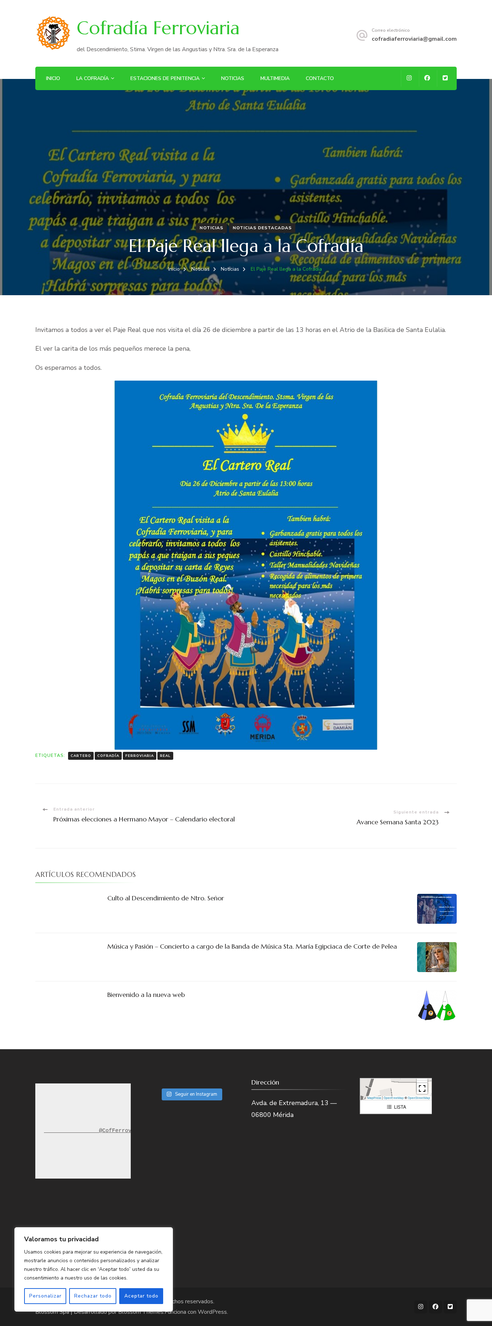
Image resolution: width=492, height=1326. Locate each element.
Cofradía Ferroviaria (158, 28)
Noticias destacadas (262, 228)
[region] (93, 1269)
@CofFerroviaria (115, 1131)
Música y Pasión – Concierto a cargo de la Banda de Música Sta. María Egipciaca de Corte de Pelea (252, 946)
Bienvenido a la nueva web (146, 994)
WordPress (212, 1312)
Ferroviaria (139, 755)
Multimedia (275, 78)
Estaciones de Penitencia (165, 78)
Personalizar (45, 1295)
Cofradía (108, 755)
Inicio (53, 78)
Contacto (320, 78)
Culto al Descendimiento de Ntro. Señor (165, 898)
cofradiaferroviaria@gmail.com (414, 39)
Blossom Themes (141, 1312)
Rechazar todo (93, 1295)
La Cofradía (92, 78)
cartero (81, 755)
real (165, 755)
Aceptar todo (141, 1295)
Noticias (232, 78)
